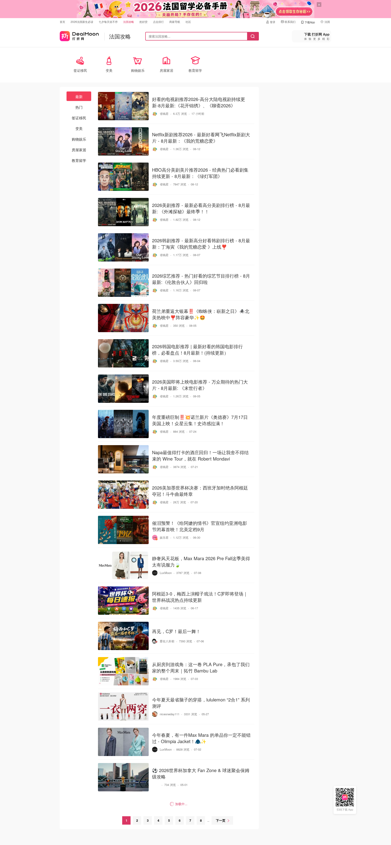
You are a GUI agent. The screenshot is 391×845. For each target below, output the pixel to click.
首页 (62, 22)
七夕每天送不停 (108, 22)
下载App (310, 22)
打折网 (79, 35)
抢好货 (143, 22)
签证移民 (79, 117)
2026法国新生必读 (82, 22)
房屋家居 (79, 149)
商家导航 (174, 22)
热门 (79, 107)
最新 (79, 96)
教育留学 (79, 160)
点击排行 (158, 22)
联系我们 (290, 22)
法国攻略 (128, 22)
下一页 (220, 820)
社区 (188, 22)
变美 (79, 128)
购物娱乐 (79, 139)
